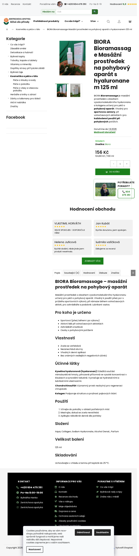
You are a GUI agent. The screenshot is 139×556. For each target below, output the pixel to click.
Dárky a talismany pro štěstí (25, 98)
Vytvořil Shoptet (124, 547)
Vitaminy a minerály (20, 64)
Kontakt (27, 4)
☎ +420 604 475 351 (75, 4)
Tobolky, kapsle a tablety (23, 60)
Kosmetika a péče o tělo (24, 76)
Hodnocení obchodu (92, 209)
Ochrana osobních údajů (72, 516)
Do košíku (114, 171)
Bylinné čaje (16, 72)
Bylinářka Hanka (28, 497)
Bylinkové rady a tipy (111, 491)
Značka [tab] (115, 272)
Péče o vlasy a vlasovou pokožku (25, 89)
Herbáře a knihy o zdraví (23, 94)
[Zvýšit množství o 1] (126, 164)
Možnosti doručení (105, 132)
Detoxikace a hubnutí (21, 52)
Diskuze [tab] (103, 272)
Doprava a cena (67, 511)
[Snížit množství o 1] (113, 164)
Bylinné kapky (17, 56)
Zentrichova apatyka (31, 502)
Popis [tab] (57, 272)
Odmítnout (83, 532)
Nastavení (35, 549)
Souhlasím (102, 532)
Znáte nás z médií (109, 496)
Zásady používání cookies (72, 520)
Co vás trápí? (17, 44)
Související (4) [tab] (71, 272)
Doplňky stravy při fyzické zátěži (27, 68)
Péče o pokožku (21, 84)
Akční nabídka (18, 102)
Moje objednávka (68, 506)
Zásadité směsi (18, 48)
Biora (107, 144)
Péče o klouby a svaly (24, 80)
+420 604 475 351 (31, 487)
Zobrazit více (93, 261)
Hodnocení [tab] (89, 272)
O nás (5, 4)
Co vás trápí (106, 487)
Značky (14, 106)
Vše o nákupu (66, 501)
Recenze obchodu (68, 496)
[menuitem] (46, 21)
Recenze (15, 4)
